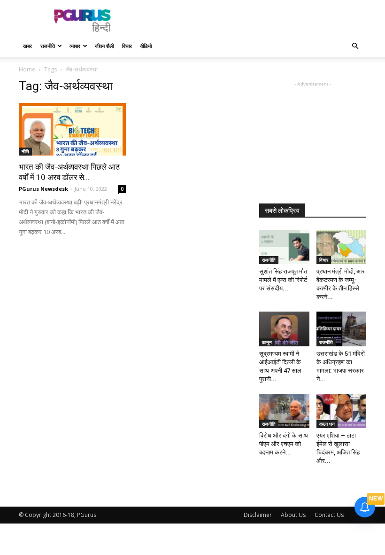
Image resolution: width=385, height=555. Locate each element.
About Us (293, 515)
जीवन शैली (104, 45)
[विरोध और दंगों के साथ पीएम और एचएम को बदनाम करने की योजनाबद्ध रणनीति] (284, 411)
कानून (267, 342)
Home (27, 69)
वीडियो (146, 45)
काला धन (327, 424)
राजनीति (47, 45)
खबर (27, 45)
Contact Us (329, 515)
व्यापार (74, 45)
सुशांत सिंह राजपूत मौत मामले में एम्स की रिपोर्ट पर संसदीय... (283, 280)
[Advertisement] (256, 21)
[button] (355, 46)
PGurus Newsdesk (43, 188)
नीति (25, 151)
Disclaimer (258, 515)
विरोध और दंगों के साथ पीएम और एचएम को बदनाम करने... (283, 444)
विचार (127, 45)
